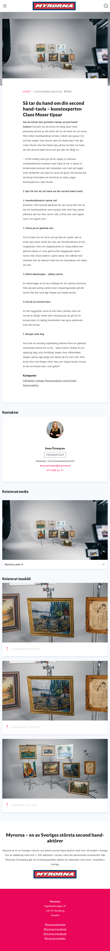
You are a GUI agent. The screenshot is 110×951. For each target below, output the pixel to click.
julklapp (40, 380)
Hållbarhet (29, 380)
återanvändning (53, 380)
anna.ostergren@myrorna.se (55, 465)
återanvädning (31, 385)
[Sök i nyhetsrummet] (106, 6)
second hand (69, 380)
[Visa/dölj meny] (5, 5)
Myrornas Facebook (55, 929)
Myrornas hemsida (55, 924)
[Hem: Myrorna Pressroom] (54, 6)
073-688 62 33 (55, 470)
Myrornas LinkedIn (55, 938)
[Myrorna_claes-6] (55, 530)
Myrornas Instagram (55, 933)
